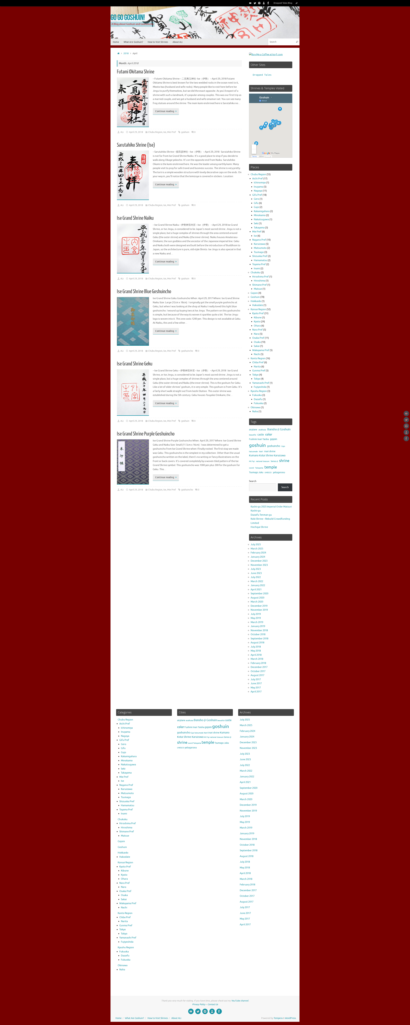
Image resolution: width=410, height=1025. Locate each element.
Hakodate (257, 305)
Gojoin (254, 293)
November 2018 (259, 630)
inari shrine (269, 451)
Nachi (257, 354)
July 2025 (256, 544)
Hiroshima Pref (260, 276)
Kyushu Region (259, 391)
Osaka (257, 342)
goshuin (185, 132)
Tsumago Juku (256, 472)
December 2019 (259, 605)
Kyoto (257, 321)
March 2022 (257, 581)
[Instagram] (259, 3)
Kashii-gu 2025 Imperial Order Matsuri (271, 506)
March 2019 (257, 622)
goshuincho (187, 351)
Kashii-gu (256, 510)
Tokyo (255, 374)
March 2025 (257, 548)
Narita (257, 366)
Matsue (258, 288)
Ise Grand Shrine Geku (134, 364)
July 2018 (256, 646)
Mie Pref (171, 132)
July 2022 (256, 577)
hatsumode (253, 452)
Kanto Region (258, 358)
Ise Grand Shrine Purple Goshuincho (146, 434)
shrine (284, 460)
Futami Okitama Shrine (135, 72)
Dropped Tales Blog (283, 3)
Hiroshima (259, 280)
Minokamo (260, 215)
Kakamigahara (262, 211)
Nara (256, 333)
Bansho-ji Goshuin (279, 429)
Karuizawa (259, 244)
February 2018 (258, 663)
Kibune (258, 317)
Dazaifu (258, 399)
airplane (253, 429)
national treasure (262, 461)
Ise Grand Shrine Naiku (135, 218)
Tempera (278, 1018)
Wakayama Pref (260, 350)
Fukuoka (257, 395)
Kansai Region (258, 309)
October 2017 (258, 671)
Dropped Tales (262, 75)
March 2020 (257, 601)
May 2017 (256, 687)
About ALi (176, 1018)
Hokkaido (256, 301)
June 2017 (256, 683)
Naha (255, 411)
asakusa (262, 429)
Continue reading (164, 111)
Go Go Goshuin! (128, 17)
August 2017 (257, 675)
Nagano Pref (259, 239)
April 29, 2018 (136, 132)
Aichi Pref (257, 178)
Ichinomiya (260, 182)
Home (118, 1018)
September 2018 (259, 638)
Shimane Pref (259, 284)
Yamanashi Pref (260, 383)
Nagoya (258, 190)
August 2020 (257, 597)
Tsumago (259, 252)
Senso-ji (274, 461)
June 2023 (256, 573)
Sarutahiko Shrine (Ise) (136, 145)
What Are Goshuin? (134, 1018)
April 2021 (256, 589)
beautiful (252, 435)
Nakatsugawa (261, 219)
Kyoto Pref (258, 313)
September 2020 (259, 593)
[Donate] (264, 3)
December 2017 (259, 667)
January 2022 (258, 585)
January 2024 (258, 556)
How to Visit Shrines (158, 1018)
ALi (122, 132)
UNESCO (268, 473)
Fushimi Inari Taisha (259, 439)
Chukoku (255, 272)
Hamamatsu (260, 260)
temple (270, 467)
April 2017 (256, 691)
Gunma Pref (258, 370)
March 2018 (257, 659)
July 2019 (256, 614)
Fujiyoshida (260, 387)
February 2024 (258, 552)
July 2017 (256, 679)
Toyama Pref (259, 264)
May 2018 (256, 650)
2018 (126, 53)
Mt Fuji (252, 461)
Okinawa (255, 407)
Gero (256, 199)
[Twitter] (255, 3)
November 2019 (259, 609)
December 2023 (259, 560)
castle (260, 434)
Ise (164, 132)
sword (251, 468)
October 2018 (258, 634)
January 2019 (258, 626)
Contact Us (213, 1004)
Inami (257, 268)
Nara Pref (257, 329)
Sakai (257, 346)
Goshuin (255, 297)
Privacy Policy (198, 1004)
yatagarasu (279, 472)
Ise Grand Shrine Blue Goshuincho (144, 291)
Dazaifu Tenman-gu (261, 514)
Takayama (259, 227)
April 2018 (256, 655)
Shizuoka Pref (259, 256)
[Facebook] (268, 3)
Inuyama (258, 186)
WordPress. (290, 1018)
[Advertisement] (179, 529)
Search (252, 481)
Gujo (256, 207)
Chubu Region (155, 132)
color (268, 434)
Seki (256, 223)
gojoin (273, 439)
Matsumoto (260, 248)
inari (261, 451)
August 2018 (257, 642)
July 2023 (256, 569)
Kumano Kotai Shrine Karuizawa (267, 455)
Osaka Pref (258, 337)
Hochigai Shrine (259, 527)
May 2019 (256, 618)
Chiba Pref (258, 362)
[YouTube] (250, 3)
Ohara (257, 325)
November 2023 (259, 565)
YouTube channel (239, 1000)
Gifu (256, 203)
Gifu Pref (257, 195)
